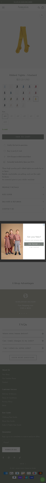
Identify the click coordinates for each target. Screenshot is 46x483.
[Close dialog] (43, 224)
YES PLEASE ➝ (33, 244)
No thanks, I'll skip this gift (34, 247)
